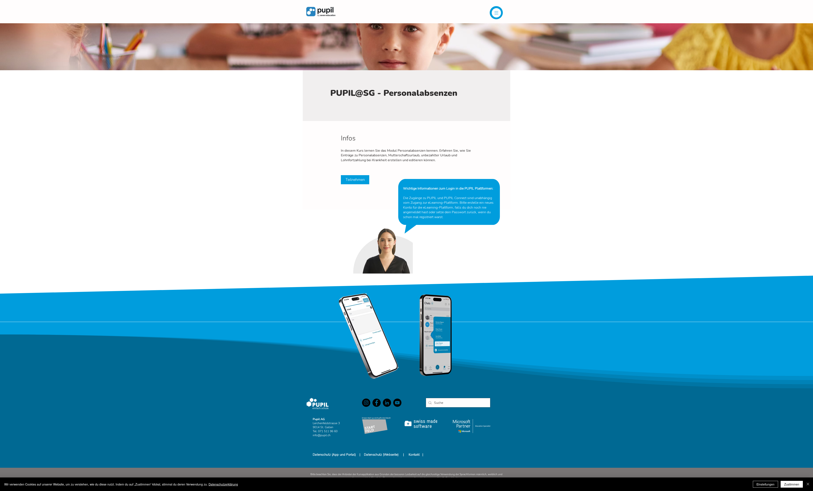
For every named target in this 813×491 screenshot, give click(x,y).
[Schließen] (807, 484)
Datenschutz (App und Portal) (335, 454)
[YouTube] (397, 403)
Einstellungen (765, 484)
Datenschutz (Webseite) (381, 454)
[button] (496, 12)
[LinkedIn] (387, 403)
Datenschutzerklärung (223, 484)
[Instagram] (366, 403)
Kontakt (414, 454)
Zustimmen (791, 484)
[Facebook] (376, 403)
